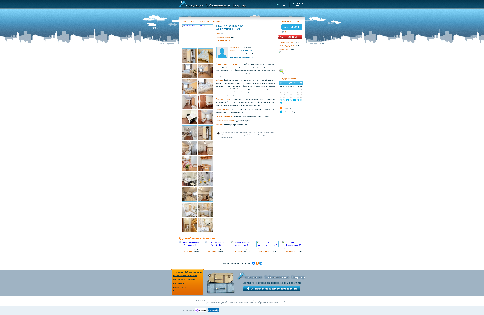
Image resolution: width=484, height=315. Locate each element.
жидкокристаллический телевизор (260, 99)
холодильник (221, 102)
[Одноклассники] (257, 263)
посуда (225, 112)
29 (298, 100)
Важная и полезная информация (185, 276)
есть (297, 46)
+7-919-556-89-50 (246, 51)
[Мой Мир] (260, 263)
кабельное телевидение (265, 109)
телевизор (237, 99)
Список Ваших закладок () (291, 21)
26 (288, 100)
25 (284, 100)
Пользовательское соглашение (184, 291)
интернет (235, 109)
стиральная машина (230, 105)
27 (291, 100)
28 (294, 100)
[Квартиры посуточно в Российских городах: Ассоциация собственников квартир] (212, 3)
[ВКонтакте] (253, 263)
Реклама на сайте (179, 287)
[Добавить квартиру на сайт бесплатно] (271, 288)
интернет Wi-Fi (246, 109)
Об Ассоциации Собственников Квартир (187, 272)
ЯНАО (193, 21)
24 (281, 100)
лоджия (219, 112)
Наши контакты (178, 283)
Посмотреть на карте (293, 71)
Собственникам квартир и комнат (185, 280)
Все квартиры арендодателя (242, 57)
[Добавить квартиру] (298, 4)
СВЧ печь (231, 102)
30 (301, 100)
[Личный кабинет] (281, 4)
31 (281, 103)
